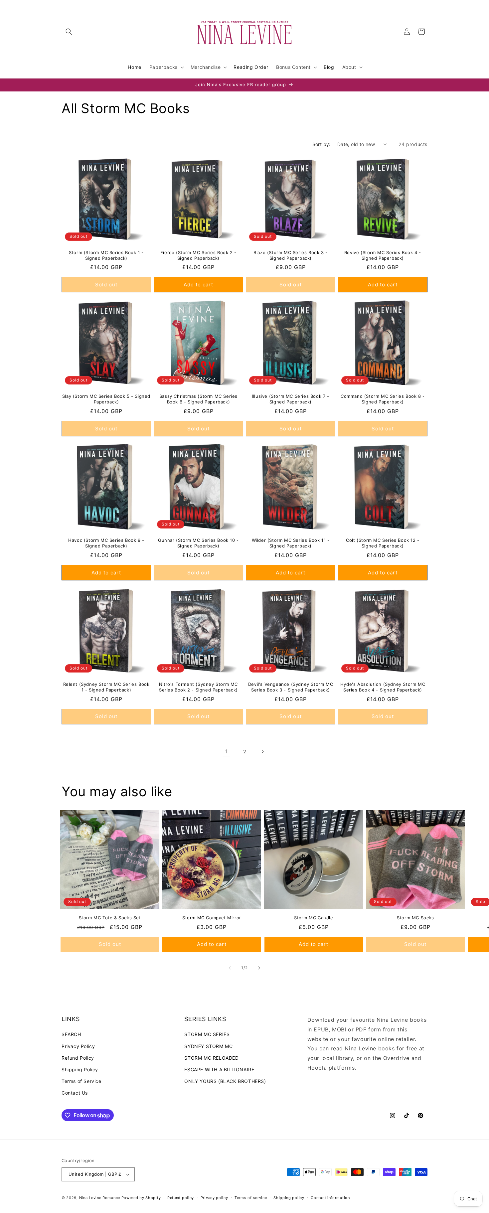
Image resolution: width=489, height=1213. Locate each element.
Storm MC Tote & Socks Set (110, 917)
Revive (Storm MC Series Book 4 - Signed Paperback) (382, 255)
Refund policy (180, 1197)
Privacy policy (214, 1197)
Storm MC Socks (415, 917)
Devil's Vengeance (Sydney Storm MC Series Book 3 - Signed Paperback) (290, 687)
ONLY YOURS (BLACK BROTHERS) (225, 1081)
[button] (69, 31)
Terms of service (251, 1197)
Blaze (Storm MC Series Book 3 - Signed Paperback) (290, 255)
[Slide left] (230, 968)
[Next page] (262, 751)
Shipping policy (288, 1197)
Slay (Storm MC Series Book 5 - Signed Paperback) (106, 398)
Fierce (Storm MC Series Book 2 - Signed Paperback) (198, 255)
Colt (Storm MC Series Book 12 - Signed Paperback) (382, 542)
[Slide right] (259, 968)
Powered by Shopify (141, 1197)
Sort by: (321, 144)
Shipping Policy (80, 1069)
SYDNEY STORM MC (208, 1046)
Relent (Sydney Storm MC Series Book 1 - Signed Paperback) (106, 687)
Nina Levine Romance (99, 1197)
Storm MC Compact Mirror (211, 917)
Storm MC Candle (313, 917)
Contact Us (75, 1093)
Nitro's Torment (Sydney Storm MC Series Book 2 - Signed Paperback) (198, 687)
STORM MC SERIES (207, 1034)
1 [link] (226, 751)
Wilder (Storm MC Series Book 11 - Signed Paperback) (291, 542)
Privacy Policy (78, 1046)
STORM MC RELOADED (211, 1058)
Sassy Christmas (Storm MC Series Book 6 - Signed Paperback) (198, 398)
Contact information (330, 1197)
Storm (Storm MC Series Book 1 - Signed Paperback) (106, 255)
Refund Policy (78, 1058)
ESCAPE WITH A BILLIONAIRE (219, 1069)
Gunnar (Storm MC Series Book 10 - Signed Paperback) (198, 542)
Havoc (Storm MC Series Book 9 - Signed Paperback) (106, 542)
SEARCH (71, 1034)
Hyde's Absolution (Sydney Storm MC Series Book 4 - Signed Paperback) (382, 687)
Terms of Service (81, 1081)
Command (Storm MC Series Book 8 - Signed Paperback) (383, 398)
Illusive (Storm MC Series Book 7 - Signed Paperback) (290, 398)
